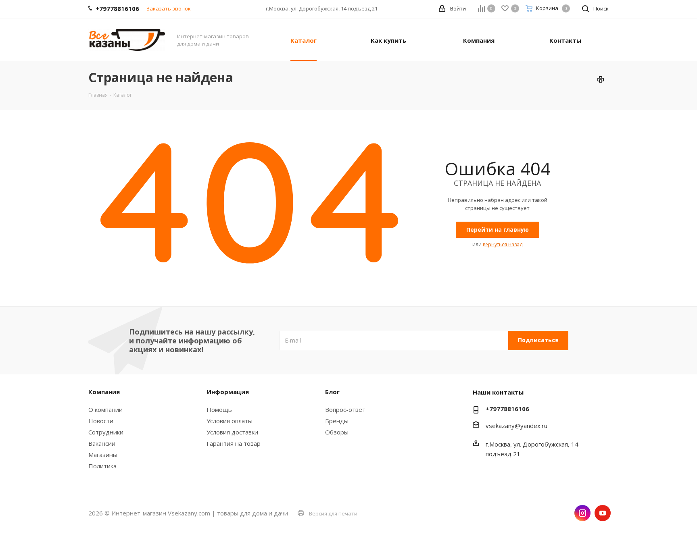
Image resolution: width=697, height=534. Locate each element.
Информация (228, 392)
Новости (100, 421)
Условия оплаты (230, 421)
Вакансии (101, 443)
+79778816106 (507, 409)
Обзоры (336, 432)
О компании (105, 409)
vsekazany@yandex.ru (516, 426)
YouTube (603, 513)
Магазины (102, 455)
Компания (104, 392)
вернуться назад (502, 244)
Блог (332, 392)
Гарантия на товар (234, 443)
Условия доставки (232, 432)
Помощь (219, 409)
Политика (102, 466)
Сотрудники (105, 432)
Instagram (582, 513)
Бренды (336, 421)
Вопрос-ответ (345, 409)
